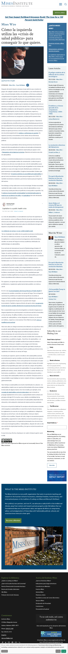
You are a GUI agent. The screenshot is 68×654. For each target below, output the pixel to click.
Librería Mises (40, 592)
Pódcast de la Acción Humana (10, 595)
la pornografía (12, 193)
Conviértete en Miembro (43, 586)
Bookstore (53, 391)
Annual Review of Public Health (31, 291)
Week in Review (55, 360)
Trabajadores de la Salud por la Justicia (13, 152)
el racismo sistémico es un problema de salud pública (26, 174)
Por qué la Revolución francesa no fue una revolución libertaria (56, 178)
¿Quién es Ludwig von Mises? (9, 581)
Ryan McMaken (20, 85)
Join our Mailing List (7, 638)
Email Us (3, 635)
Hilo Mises (4, 592)
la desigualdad (21, 193)
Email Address (52, 423)
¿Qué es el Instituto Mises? (43, 581)
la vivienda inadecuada (32, 193)
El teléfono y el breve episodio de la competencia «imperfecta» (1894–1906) (56, 110)
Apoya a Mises (40, 600)
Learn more (50, 447)
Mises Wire (8, 24)
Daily (51, 347)
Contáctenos (39, 606)
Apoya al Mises (60, 13)
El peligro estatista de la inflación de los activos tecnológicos (57, 74)
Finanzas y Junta (40, 595)
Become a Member (13, 521)
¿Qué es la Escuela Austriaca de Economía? (13, 583)
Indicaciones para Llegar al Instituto (46, 583)
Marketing (50, 431)
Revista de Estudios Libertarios (10, 589)
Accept (64, 651)
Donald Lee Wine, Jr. (54, 152)
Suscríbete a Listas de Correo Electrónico (47, 598)
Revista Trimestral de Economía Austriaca (13, 586)
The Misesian (54, 406)
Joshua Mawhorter (54, 119)
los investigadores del (15, 291)
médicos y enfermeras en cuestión (28, 133)
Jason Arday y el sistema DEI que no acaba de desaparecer (56, 205)
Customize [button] (4, 651)
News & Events (54, 375)
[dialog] (34, 648)
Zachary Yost (52, 299)
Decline (58, 651)
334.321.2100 (9, 628)
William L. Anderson (54, 212)
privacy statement (54, 458)
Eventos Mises (40, 589)
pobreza (5, 193)
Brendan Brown (53, 82)
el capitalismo (26, 195)
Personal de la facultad (42, 609)
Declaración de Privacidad (43, 603)
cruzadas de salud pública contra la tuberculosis (15, 392)
